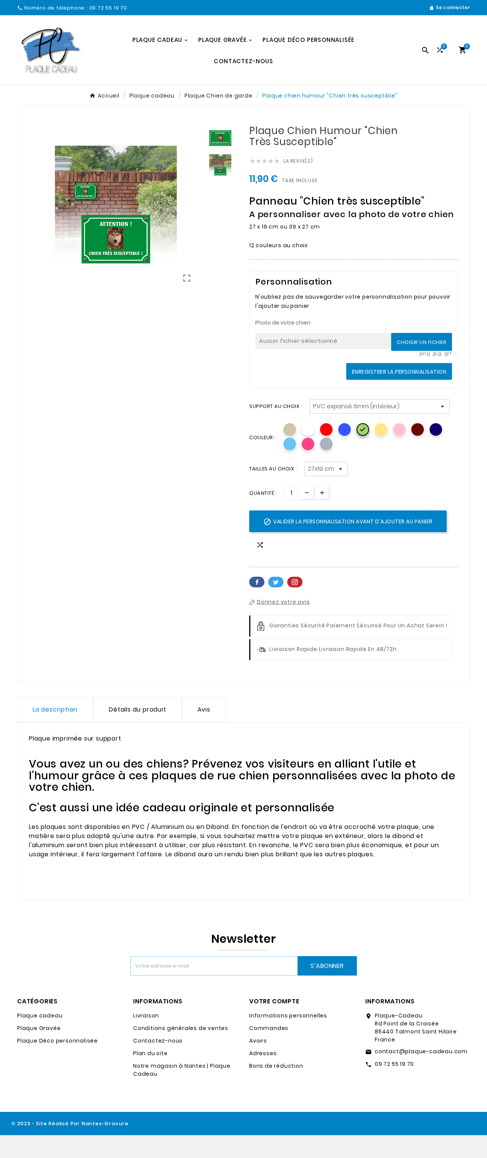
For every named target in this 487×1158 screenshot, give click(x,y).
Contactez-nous (158, 1040)
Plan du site (150, 1053)
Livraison (146, 1015)
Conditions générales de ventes (180, 1028)
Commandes (268, 1028)
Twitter (275, 582)
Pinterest (294, 582)
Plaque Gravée (38, 1028)
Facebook (256, 582)
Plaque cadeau (39, 1015)
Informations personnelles (288, 1015)
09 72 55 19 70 (394, 1064)
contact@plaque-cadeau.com (421, 1051)
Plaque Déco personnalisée (57, 1040)
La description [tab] (55, 709)
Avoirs (258, 1040)
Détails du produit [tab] (137, 709)
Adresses (263, 1053)
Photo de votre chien (282, 322)
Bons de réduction (276, 1066)
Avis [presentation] (203, 709)
